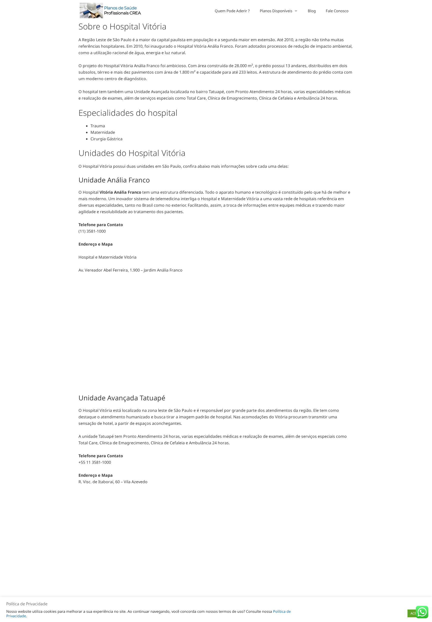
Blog (312, 10)
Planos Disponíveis (276, 10)
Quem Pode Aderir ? (232, 10)
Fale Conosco (337, 10)
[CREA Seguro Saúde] (111, 10)
